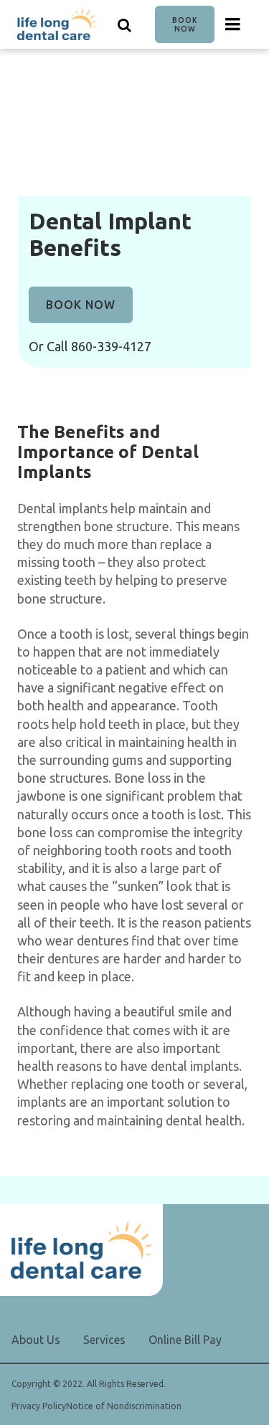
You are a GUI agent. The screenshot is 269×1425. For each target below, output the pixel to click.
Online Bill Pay (185, 1339)
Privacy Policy (38, 1406)
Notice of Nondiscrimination (123, 1406)
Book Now (185, 24)
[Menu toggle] (233, 24)
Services (104, 1339)
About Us (35, 1339)
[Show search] (124, 24)
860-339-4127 (111, 346)
